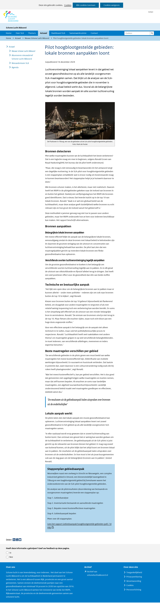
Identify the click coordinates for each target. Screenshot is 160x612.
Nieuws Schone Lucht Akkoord (23, 51)
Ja (10, 552)
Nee (11, 557)
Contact (150, 12)
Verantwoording (133, 581)
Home (8, 33)
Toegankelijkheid (134, 572)
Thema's (32, 33)
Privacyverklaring (134, 576)
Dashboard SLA (58, 33)
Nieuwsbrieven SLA (20, 63)
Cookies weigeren (112, 5)
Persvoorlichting (133, 589)
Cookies (67, 5)
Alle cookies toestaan (85, 5)
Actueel (43, 33)
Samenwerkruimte (77, 33)
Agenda (15, 67)
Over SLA (20, 33)
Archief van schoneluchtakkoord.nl (101, 573)
